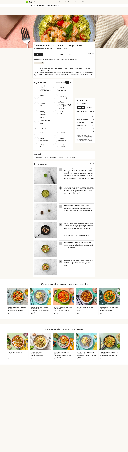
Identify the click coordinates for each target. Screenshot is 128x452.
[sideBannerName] (85, 87)
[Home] (31, 6)
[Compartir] (93, 54)
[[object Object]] (89, 54)
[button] (53, 82)
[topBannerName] (64, 11)
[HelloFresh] (29, 2)
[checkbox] (34, 50)
